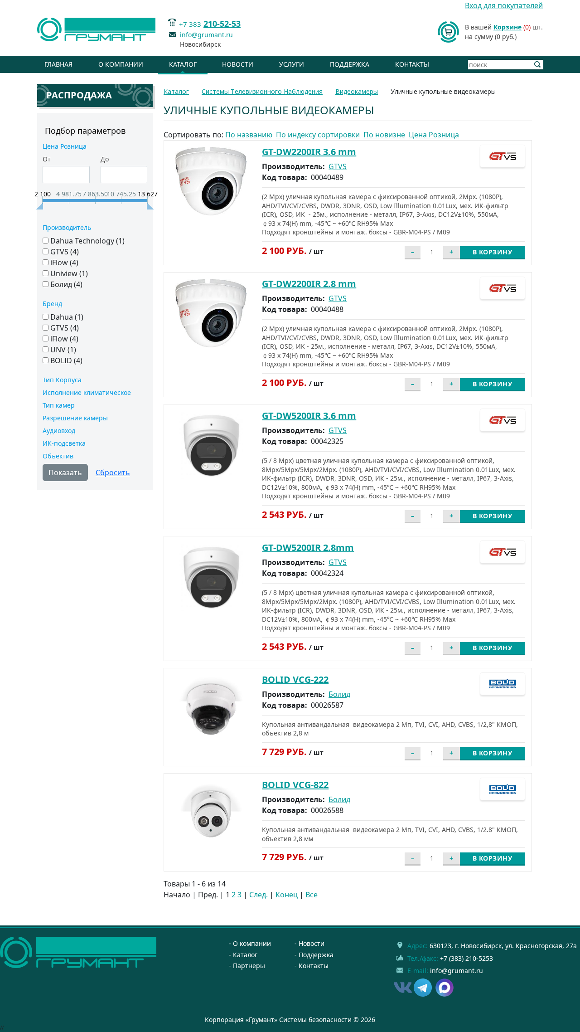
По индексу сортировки (318, 135)
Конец (287, 895)
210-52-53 (222, 23)
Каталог (183, 64)
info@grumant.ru (206, 34)
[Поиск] (537, 64)
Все (311, 895)
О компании (120, 64)
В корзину (492, 252)
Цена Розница (434, 135)
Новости (237, 64)
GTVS (338, 166)
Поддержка (349, 64)
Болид (339, 694)
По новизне (384, 135)
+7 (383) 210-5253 (466, 958)
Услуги (291, 64)
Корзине (507, 27)
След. (258, 895)
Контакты (412, 64)
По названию (248, 135)
